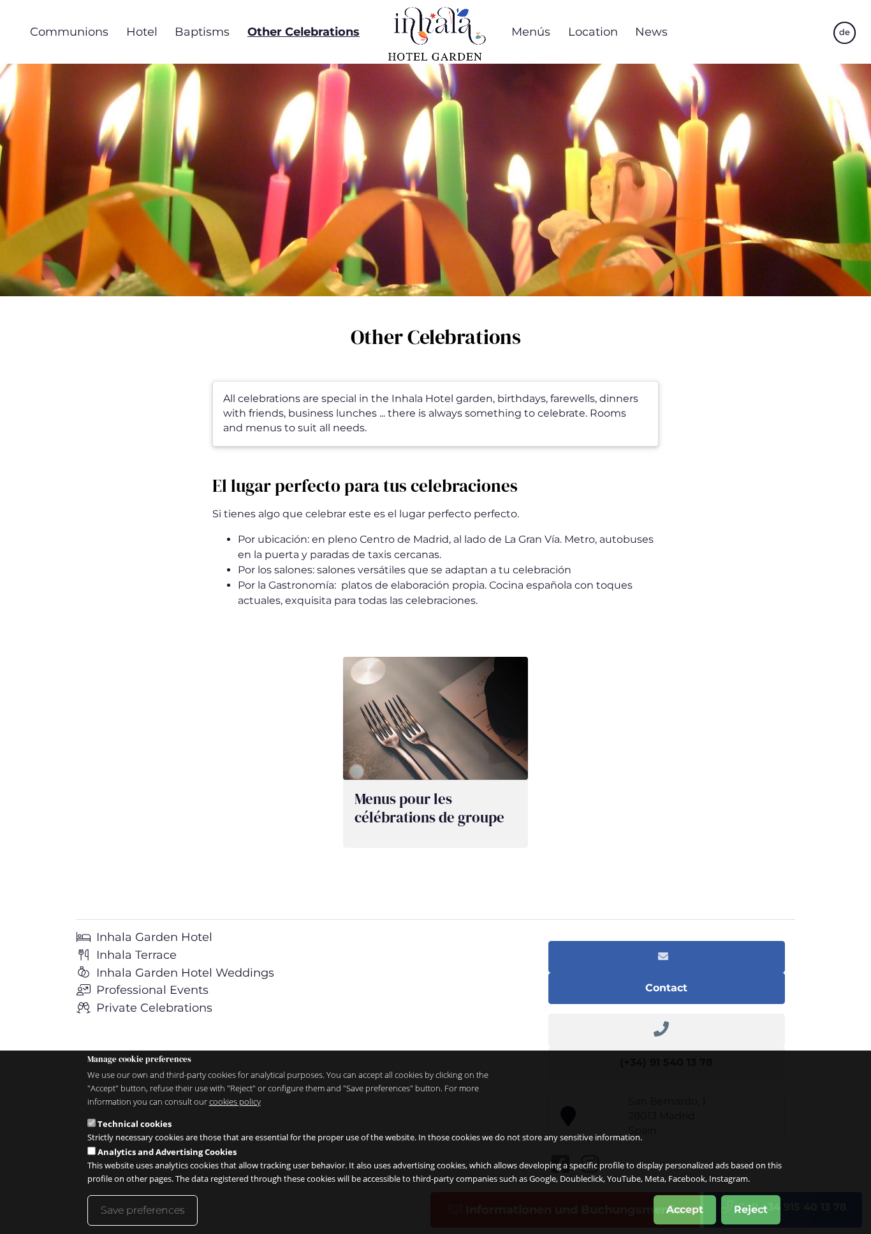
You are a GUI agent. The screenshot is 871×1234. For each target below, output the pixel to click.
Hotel (141, 31)
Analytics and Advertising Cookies (167, 1152)
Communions (69, 31)
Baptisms (202, 31)
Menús (530, 31)
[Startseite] (435, 32)
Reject (751, 1209)
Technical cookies (135, 1124)
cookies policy (235, 1101)
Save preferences (142, 1210)
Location (593, 31)
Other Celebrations (303, 31)
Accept (684, 1209)
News (651, 31)
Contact (666, 988)
